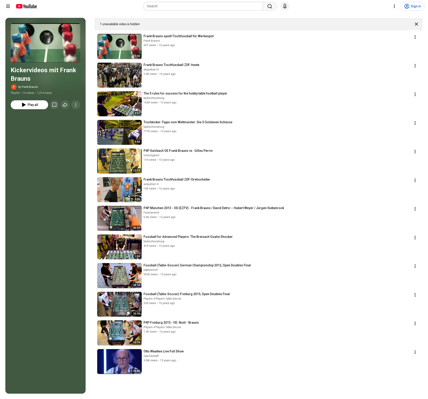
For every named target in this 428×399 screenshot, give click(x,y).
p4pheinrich (151, 269)
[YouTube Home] (26, 6)
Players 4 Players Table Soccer (162, 298)
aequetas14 (151, 69)
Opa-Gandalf (151, 356)
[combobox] (204, 6)
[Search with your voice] (284, 6)
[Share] (65, 104)
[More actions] (75, 104)
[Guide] (8, 6)
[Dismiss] (416, 24)
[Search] (270, 6)
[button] (45, 42)
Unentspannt (151, 155)
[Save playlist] (54, 104)
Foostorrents (151, 212)
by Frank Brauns (28, 86)
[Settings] (394, 6)
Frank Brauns (152, 40)
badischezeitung (154, 98)
